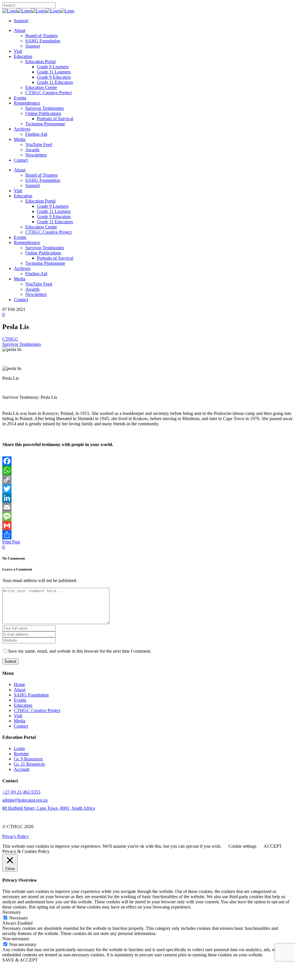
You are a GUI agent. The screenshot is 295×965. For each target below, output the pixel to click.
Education (23, 705)
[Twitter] (147, 488)
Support (21, 20)
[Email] (147, 507)
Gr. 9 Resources (28, 758)
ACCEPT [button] (273, 846)
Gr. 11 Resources (29, 764)
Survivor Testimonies (21, 344)
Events (20, 700)
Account (21, 769)
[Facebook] (147, 461)
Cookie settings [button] (242, 846)
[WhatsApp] (147, 470)
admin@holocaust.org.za (25, 800)
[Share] (147, 534)
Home (19, 684)
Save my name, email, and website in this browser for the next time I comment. (79, 651)
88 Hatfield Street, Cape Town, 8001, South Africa (48, 808)
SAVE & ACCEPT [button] (20, 960)
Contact (21, 726)
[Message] (147, 516)
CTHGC (10, 339)
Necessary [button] (11, 912)
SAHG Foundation (31, 694)
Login (19, 748)
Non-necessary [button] (15, 938)
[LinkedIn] (147, 498)
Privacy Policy (15, 836)
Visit (18, 715)
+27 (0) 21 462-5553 (21, 792)
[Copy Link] (147, 479)
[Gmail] (147, 525)
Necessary (18, 917)
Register (21, 753)
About (19, 689)
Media (19, 720)
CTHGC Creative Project (37, 710)
